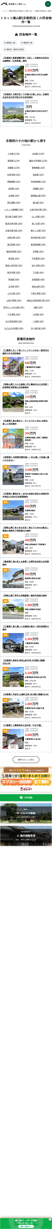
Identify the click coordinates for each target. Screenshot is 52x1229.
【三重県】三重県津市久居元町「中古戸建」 (23, 725)
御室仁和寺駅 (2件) (13, 265)
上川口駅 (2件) (13, 293)
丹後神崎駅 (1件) (38, 182)
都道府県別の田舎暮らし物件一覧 (20, 11)
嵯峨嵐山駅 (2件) (38, 196)
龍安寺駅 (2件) (13, 272)
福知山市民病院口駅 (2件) (38, 300)
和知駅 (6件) (13, 279)
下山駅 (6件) (38, 272)
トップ (4, 11)
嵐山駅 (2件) (38, 203)
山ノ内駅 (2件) (38, 217)
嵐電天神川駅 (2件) (13, 224)
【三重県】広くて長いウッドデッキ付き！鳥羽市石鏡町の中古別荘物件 (26, 351)
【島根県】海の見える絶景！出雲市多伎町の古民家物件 (26, 563)
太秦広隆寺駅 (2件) (13, 231)
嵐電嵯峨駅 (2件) (38, 245)
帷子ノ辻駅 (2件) (38, 231)
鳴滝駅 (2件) (13, 258)
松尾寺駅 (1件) (13, 175)
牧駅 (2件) (38, 307)
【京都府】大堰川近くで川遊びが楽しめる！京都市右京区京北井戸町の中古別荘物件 (26, 95)
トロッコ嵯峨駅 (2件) (13, 210)
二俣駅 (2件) (38, 321)
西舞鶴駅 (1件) (13, 182)
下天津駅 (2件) (13, 314)
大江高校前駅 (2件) (13, 321)
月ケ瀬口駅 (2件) (38, 328)
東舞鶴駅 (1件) (38, 168)
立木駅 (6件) (13, 286)
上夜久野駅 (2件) (13, 300)
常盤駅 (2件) (38, 251)
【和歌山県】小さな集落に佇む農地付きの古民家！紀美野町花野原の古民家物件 (26, 385)
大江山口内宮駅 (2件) (13, 328)
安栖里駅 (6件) (38, 279)
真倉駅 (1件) (38, 175)
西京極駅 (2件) (13, 203)
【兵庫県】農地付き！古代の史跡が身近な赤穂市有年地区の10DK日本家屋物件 (26, 495)
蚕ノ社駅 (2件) (38, 224)
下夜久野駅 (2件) (38, 293)
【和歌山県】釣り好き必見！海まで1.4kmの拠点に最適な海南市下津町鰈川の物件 (26, 529)
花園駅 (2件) (38, 189)
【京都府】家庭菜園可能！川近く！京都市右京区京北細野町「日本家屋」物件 (26, 59)
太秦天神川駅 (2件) (38, 210)
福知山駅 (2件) (38, 286)
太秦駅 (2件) (13, 196)
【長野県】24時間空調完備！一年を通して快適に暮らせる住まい (26, 458)
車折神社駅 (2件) (38, 238)
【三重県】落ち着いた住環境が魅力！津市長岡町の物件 (26, 628)
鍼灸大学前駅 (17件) (38, 161)
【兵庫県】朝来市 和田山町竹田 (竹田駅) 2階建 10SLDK (24, 661)
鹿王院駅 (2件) (13, 245)
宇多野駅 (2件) (38, 258)
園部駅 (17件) (14, 161)
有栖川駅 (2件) (13, 238)
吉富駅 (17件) (38, 154)
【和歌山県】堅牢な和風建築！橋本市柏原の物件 (25, 595)
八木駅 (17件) (14, 154)
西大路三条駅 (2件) (13, 217)
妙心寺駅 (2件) (38, 265)
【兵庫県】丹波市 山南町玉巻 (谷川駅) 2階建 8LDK (26, 694)
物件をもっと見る (26, 760)
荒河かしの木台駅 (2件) (13, 307)
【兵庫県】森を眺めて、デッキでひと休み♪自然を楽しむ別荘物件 (25, 422)
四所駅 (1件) (13, 189)
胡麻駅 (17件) (14, 168)
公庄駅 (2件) (38, 314)
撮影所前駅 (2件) (13, 251)
